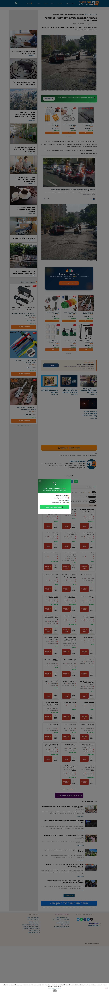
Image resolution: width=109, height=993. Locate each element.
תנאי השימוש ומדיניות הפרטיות (54, 988)
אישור (55, 990)
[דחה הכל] (106, 988)
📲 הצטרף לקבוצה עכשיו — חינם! (54, 507)
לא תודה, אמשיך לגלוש (54, 511)
